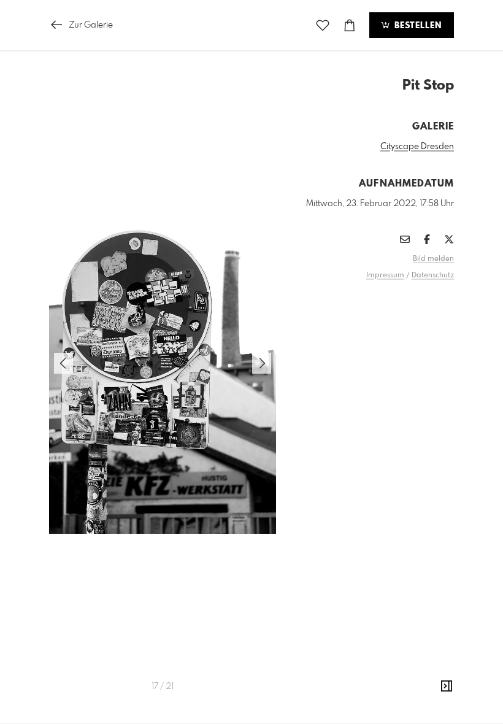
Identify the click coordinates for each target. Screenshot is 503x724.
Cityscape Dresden (417, 146)
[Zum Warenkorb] (349, 25)
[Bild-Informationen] (446, 686)
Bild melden (433, 259)
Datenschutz (433, 275)
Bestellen (416, 25)
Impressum (385, 275)
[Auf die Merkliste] (322, 25)
